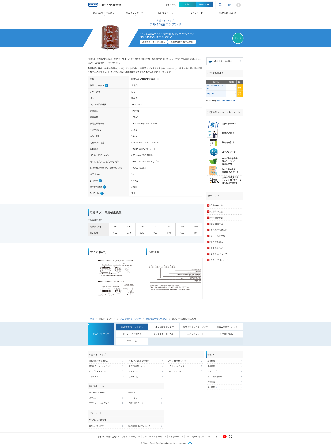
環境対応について (218, 254)
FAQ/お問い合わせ (227, 13)
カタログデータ (229, 123)
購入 (240, 87)
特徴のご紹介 (228, 132)
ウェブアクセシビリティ (196, 436)
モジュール (132, 341)
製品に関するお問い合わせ (139, 426)
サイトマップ (171, 4)
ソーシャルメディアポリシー (154, 436)
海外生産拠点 (216, 241)
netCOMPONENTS (224, 100)
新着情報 (211, 361)
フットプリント (134, 398)
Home (91, 318)
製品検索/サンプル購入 (156, 318)
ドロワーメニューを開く (220, 5)
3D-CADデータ (229, 151)
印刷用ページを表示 (223, 61)
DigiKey (210, 93)
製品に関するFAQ (96, 426)
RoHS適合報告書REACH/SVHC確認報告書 (230, 161)
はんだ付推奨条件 (218, 229)
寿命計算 (132, 392)
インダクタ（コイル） (163, 333)
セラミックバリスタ (132, 333)
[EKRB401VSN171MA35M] (158, 79)
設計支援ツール (165, 13)
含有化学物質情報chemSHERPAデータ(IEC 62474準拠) (231, 180)
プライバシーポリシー (131, 436)
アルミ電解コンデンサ (130, 318)
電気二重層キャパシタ (227, 326)
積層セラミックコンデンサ (195, 326)
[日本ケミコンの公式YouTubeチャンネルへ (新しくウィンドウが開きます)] (225, 436)
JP (229, 4)
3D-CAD (92, 398)
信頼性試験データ (135, 403)
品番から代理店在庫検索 (139, 361)
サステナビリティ (215, 371)
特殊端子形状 (216, 217)
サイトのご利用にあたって (108, 436)
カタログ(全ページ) (219, 260)
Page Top (191, 442)
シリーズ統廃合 (217, 235)
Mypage (238, 5)
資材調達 (211, 381)
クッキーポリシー (176, 436)
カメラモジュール (195, 333)
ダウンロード (196, 13)
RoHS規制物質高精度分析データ (230, 171)
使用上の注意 (216, 211)
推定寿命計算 (228, 142)
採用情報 (202, 4)
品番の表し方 (216, 205)
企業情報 (211, 366)
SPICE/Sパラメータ (97, 392)
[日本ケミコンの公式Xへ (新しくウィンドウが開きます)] (230, 436)
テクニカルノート (218, 248)
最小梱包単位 (216, 223)
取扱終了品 (133, 376)
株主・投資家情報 (215, 376)
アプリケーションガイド (99, 403)
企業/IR (188, 4)
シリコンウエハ (227, 333)
